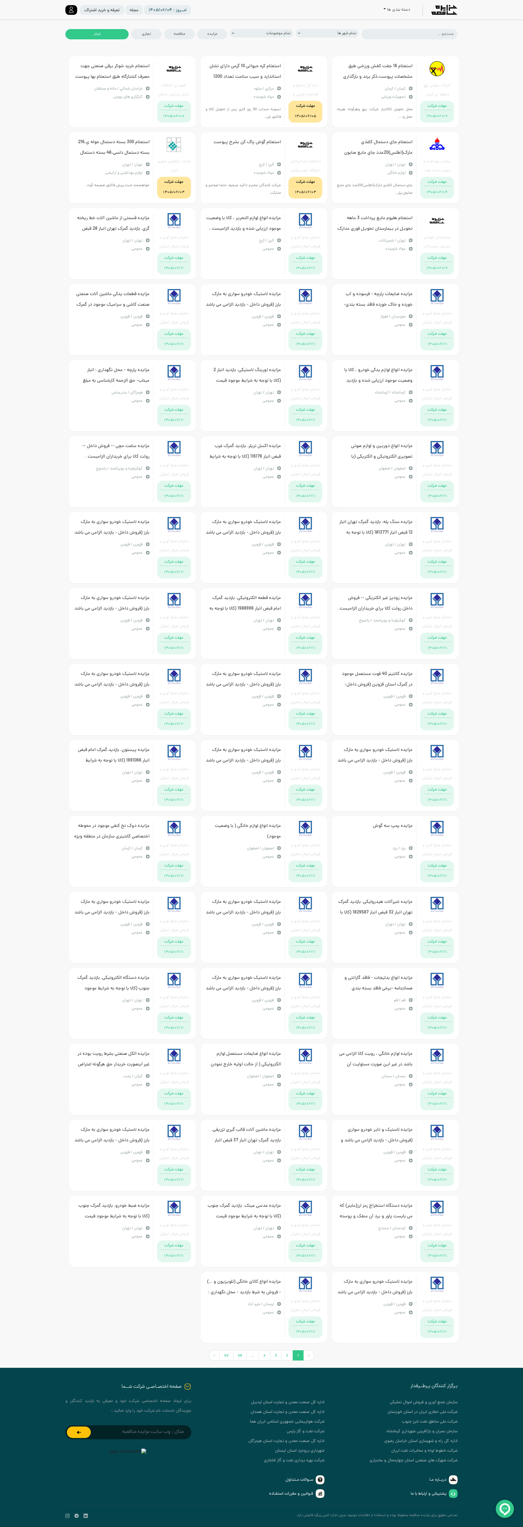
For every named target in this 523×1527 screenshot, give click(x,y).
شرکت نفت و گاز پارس (305, 1431)
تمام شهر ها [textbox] (346, 33)
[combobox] (327, 33)
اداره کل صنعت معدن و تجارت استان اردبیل (287, 1402)
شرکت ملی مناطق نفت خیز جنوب (430, 1422)
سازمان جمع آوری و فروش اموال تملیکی (424, 1402)
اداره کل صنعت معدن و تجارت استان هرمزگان (286, 1441)
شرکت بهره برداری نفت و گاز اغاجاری (294, 1460)
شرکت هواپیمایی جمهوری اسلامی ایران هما (287, 1422)
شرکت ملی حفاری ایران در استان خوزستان (422, 1412)
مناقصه (179, 34)
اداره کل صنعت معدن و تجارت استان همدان (287, 1412)
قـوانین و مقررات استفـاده (291, 1494)
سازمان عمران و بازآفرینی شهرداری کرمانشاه (422, 1431)
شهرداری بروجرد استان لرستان (299, 1451)
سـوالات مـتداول (299, 1480)
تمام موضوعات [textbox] (278, 33)
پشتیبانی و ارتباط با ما (428, 1494)
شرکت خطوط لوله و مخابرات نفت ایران (424, 1451)
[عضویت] (79, 1432)
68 (240, 1356)
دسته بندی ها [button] (398, 10)
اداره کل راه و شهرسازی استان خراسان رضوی (421, 1441)
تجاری (146, 34)
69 (226, 1356)
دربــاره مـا (437, 1480)
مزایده (212, 34)
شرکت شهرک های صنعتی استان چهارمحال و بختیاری (414, 1460)
